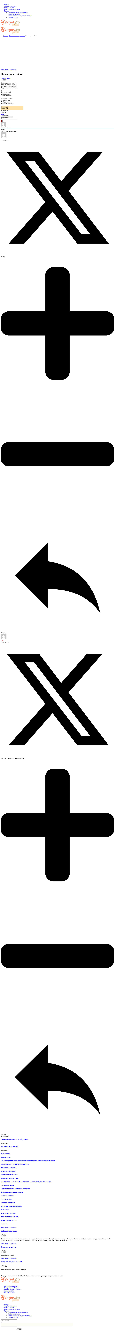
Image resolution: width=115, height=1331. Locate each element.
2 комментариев (6, 78)
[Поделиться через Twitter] (57, 253)
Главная (6, 1304)
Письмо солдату (13, 1317)
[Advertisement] (57, 51)
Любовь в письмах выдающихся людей (20, 1315)
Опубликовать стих (10, 1306)
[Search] (1, 1322)
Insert (19, 1329)
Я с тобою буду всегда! (9, 1146)
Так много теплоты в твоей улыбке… (15, 1140)
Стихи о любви (9, 1307)
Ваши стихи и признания (8, 69)
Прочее (6, 1311)
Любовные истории (14, 1314)
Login (2, 114)
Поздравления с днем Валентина (18, 1312)
